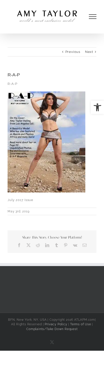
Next (89, 52)
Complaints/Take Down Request (51, 329)
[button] (97, 107)
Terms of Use (80, 324)
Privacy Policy (56, 324)
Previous (72, 52)
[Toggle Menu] (92, 16)
